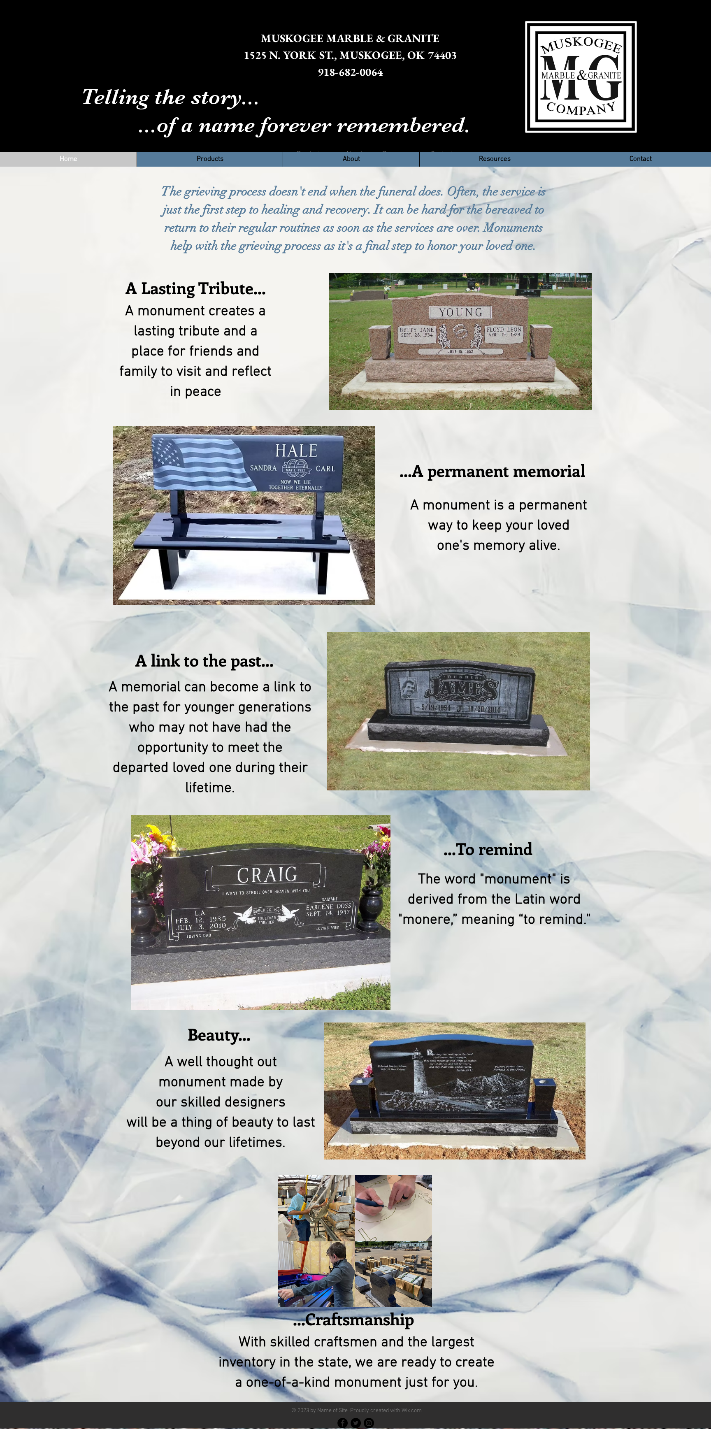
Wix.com (412, 1410)
